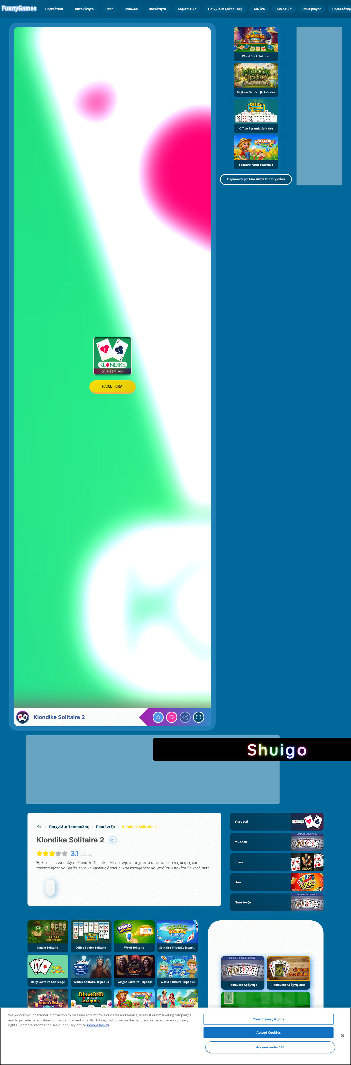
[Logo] (19, 9)
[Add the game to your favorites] (113, 840)
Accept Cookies (268, 1032)
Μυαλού (131, 9)
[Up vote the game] (158, 717)
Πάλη (109, 9)
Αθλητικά (284, 9)
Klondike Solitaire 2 (139, 826)
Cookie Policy (98, 1025)
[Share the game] (185, 717)
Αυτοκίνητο (84, 9)
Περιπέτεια (54, 9)
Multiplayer (312, 9)
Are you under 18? (270, 1047)
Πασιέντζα (105, 826)
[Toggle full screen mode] (198, 717)
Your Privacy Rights (268, 1019)
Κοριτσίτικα (187, 9)
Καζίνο (259, 9)
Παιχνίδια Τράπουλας (225, 9)
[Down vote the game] (171, 717)
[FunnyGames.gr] (39, 826)
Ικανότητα (157, 9)
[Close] (342, 1035)
